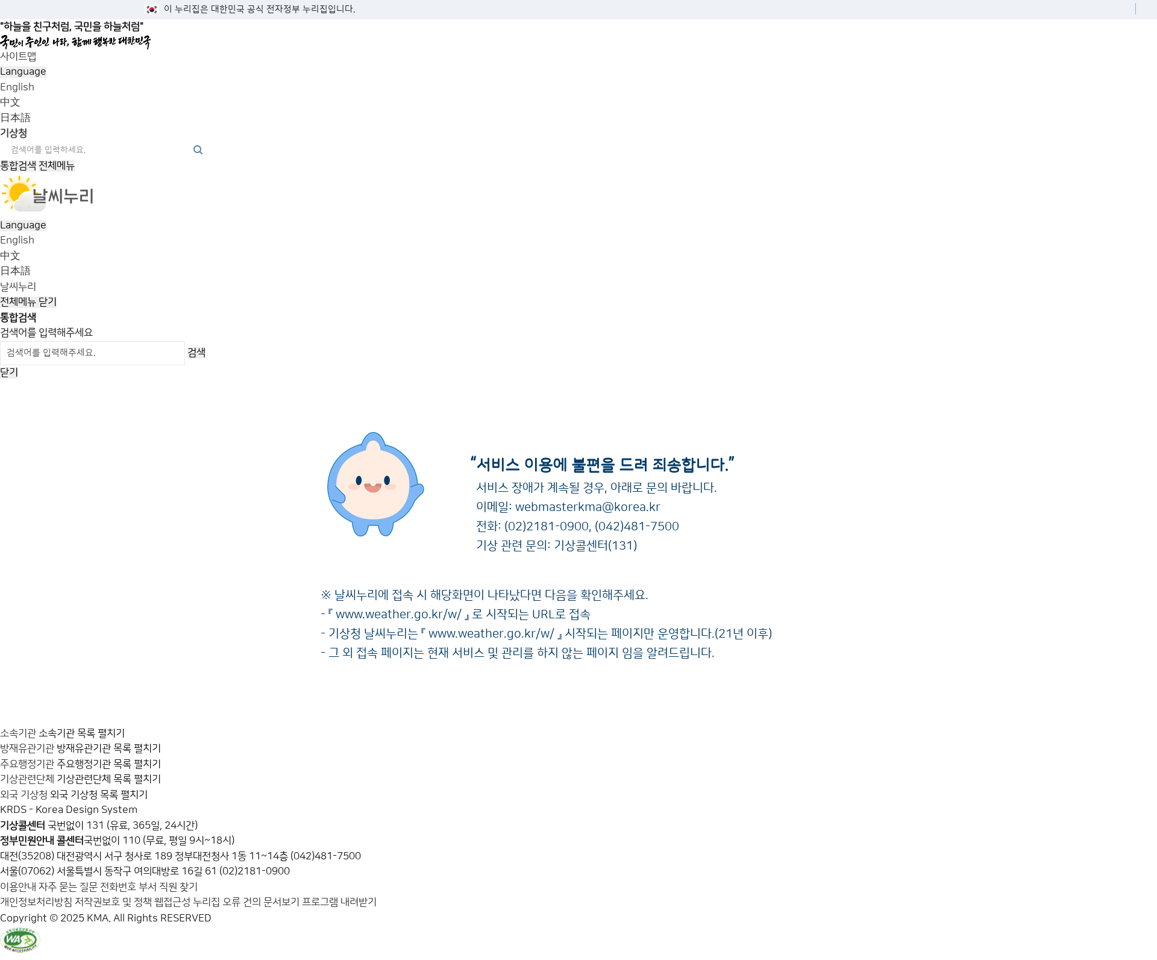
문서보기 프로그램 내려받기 (320, 902)
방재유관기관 (27, 748)
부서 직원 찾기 (168, 887)
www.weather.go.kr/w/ (399, 614)
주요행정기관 (27, 764)
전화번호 (119, 887)
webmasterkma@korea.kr (587, 507)
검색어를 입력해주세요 (46, 332)
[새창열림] (47, 209)
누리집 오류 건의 (227, 902)
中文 (10, 102)
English (17, 87)
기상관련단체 (27, 779)
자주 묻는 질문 (68, 887)
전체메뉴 (57, 165)
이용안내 (19, 887)
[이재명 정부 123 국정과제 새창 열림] (574, 42)
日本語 (15, 118)
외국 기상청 (24, 794)
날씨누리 (18, 286)
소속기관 (18, 733)
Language (23, 71)
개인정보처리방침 (36, 902)
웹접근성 (172, 902)
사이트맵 (18, 56)
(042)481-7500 (637, 526)
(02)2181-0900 (546, 526)
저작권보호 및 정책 (113, 902)
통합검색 (18, 165)
